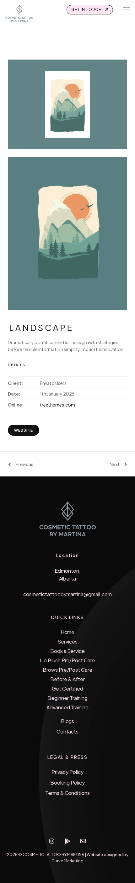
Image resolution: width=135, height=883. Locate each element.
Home (68, 632)
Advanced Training (67, 707)
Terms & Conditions (67, 793)
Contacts (68, 731)
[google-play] (67, 841)
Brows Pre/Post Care (67, 669)
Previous (24, 464)
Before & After (67, 679)
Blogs (67, 721)
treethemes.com (57, 404)
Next (114, 464)
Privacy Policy (67, 772)
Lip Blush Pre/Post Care (67, 660)
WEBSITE (23, 430)
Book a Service (67, 651)
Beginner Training (67, 698)
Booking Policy (67, 782)
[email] (83, 841)
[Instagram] (52, 841)
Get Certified (67, 688)
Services (67, 641)
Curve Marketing (67, 860)
